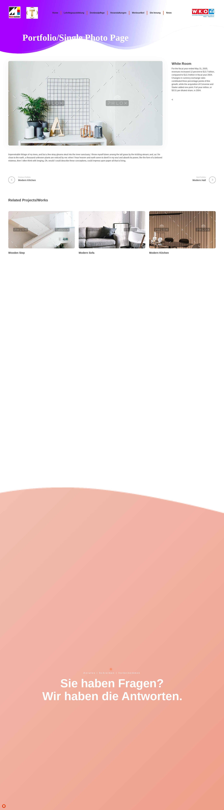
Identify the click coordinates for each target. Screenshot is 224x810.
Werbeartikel (138, 13)
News (169, 13)
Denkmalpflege (97, 13)
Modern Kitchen (159, 252)
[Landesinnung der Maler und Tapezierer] (16, 12)
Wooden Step (16, 252)
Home (55, 13)
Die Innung (155, 13)
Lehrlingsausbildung (74, 13)
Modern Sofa (86, 252)
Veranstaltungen (118, 13)
